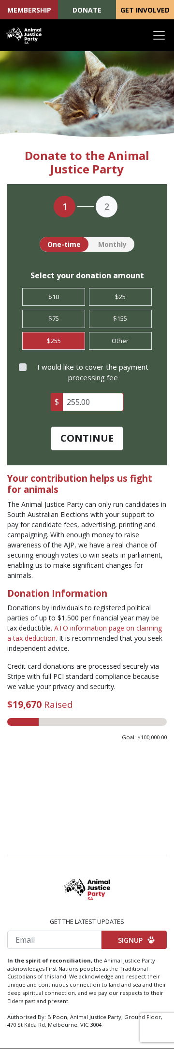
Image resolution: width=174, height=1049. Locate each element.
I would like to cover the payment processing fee (92, 372)
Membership (29, 9)
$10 (53, 296)
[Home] (24, 35)
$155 (120, 318)
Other (120, 340)
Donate (87, 9)
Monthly (112, 244)
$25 (120, 296)
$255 (54, 340)
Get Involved (145, 9)
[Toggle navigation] (159, 35)
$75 (53, 318)
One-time (64, 244)
